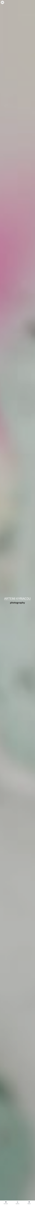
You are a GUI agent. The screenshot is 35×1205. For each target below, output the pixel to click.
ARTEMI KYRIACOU (17, 598)
